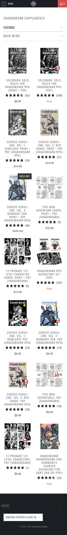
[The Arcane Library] (33, 3)
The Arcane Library (37, 526)
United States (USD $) (21, 517)
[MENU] (1, 3)
